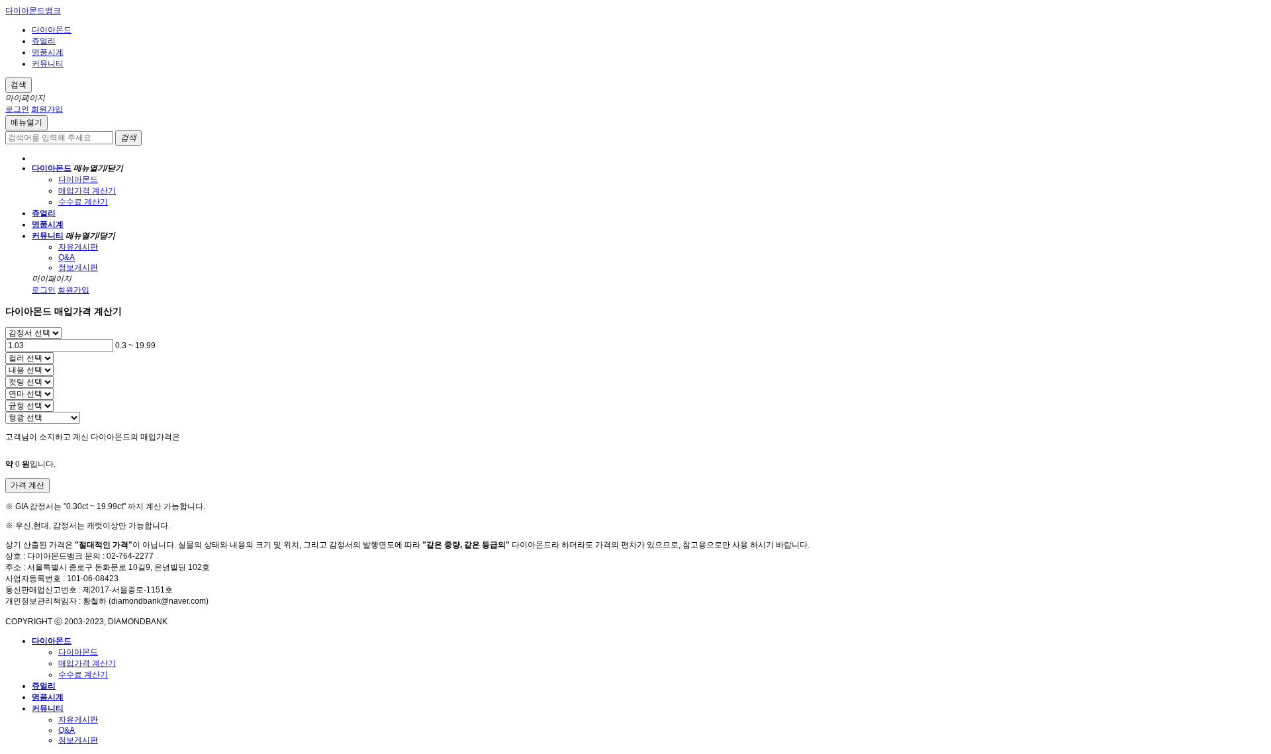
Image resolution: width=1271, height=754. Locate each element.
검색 (18, 84)
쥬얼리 (44, 41)
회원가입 (47, 109)
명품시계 (48, 52)
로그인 (17, 109)
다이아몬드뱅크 (33, 10)
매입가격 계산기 (87, 190)
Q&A (66, 257)
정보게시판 (78, 267)
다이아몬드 (51, 29)
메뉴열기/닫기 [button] (98, 168)
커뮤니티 (48, 63)
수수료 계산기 (83, 202)
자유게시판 (78, 247)
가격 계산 (27, 485)
